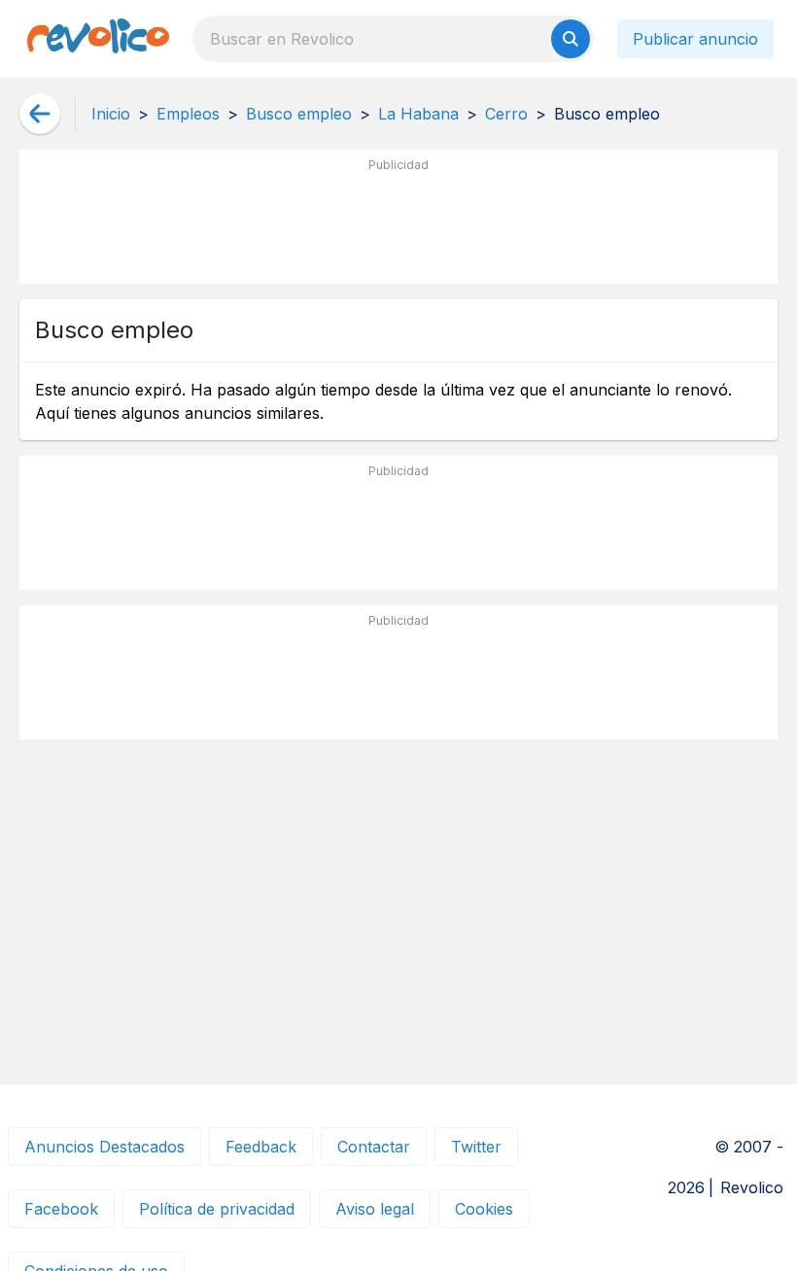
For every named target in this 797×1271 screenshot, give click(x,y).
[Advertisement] (398, 224)
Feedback (260, 1146)
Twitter (476, 1146)
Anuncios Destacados (104, 1146)
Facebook (61, 1209)
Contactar (373, 1146)
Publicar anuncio (695, 39)
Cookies (484, 1209)
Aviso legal (374, 1209)
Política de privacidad (217, 1209)
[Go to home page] (98, 39)
